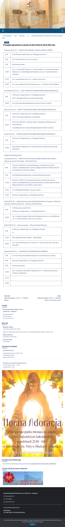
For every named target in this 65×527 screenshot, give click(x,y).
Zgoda (32, 524)
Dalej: (49, 298)
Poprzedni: (16, 298)
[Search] (62, 30)
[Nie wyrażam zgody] (63, 522)
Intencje (6, 42)
